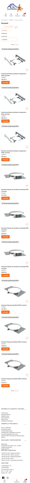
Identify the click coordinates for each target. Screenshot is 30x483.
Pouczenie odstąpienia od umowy (9, 434)
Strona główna (4, 20)
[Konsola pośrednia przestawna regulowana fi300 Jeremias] (15, 137)
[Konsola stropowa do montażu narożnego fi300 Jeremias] (15, 253)
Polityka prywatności (6, 447)
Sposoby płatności (5, 414)
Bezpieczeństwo (5, 449)
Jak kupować (4, 413)
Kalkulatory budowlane (7, 421)
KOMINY (11, 20)
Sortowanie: (4, 36)
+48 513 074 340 (5, 458)
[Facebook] (3, 478)
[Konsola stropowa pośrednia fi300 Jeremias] (15, 365)
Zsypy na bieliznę (18, 20)
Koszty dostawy (5, 417)
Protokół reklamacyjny (6, 431)
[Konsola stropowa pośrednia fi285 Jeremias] (15, 328)
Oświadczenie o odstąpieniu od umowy (11, 432)
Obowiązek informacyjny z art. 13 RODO (11, 445)
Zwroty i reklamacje (6, 427)
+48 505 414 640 (5, 453)
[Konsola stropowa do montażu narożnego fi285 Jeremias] (15, 214)
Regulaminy (4, 444)
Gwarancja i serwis (6, 429)
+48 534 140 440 (5, 460)
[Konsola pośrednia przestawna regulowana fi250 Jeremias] (15, 60)
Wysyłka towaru (5, 416)
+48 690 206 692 (5, 456)
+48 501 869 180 (5, 455)
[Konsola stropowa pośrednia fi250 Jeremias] (15, 292)
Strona (12, 44)
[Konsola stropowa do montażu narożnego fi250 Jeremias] (15, 176)
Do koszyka (5, 82)
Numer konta (4, 419)
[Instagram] (8, 478)
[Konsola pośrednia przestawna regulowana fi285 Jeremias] (15, 99)
